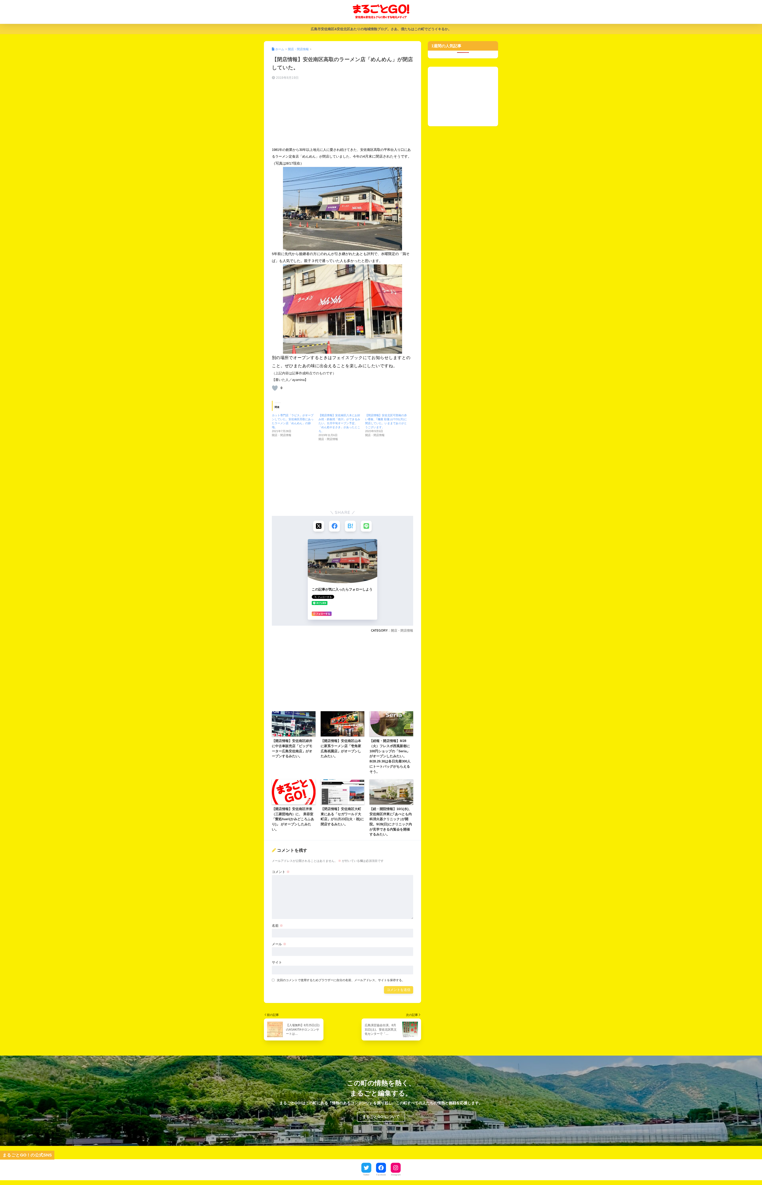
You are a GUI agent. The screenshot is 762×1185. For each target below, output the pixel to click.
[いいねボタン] (275, 388)
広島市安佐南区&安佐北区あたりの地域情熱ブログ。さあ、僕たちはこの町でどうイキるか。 (381, 29)
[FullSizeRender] (342, 209)
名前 (277, 926)
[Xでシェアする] (318, 526)
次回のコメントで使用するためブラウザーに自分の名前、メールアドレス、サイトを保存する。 (341, 980)
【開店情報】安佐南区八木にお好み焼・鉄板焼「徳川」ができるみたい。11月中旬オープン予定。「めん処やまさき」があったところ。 (339, 423)
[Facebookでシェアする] (334, 526)
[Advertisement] (342, 115)
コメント (281, 872)
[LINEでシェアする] (366, 526)
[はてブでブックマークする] (350, 526)
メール (279, 944)
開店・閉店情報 (402, 630)
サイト (277, 962)
